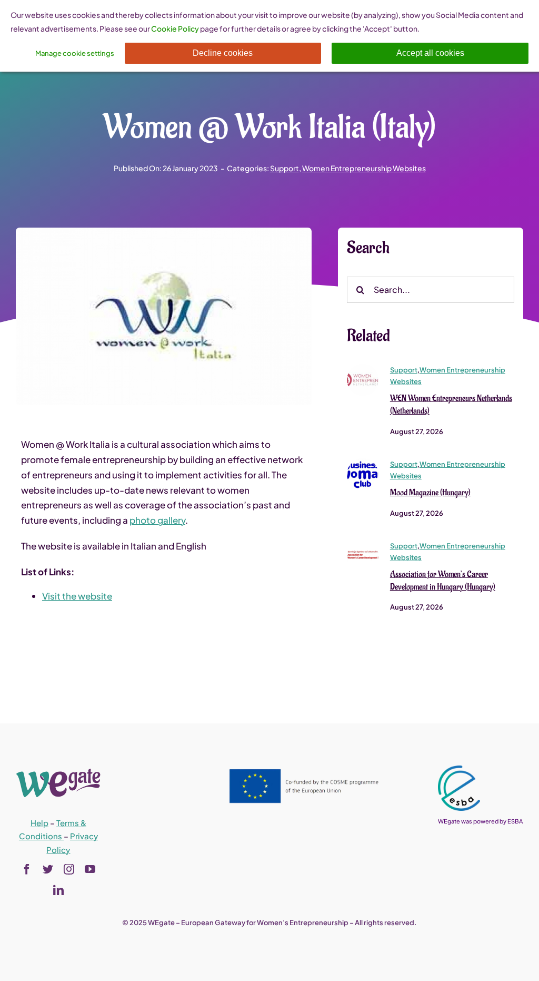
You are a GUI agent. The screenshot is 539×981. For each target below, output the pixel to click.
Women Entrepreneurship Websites (364, 168)
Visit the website (77, 596)
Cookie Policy (175, 28)
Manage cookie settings (74, 53)
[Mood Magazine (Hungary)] (362, 462)
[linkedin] (58, 890)
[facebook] (27, 869)
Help (39, 823)
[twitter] (48, 869)
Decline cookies (223, 52)
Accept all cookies (430, 52)
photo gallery (157, 520)
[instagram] (69, 869)
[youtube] (90, 869)
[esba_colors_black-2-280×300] (459, 770)
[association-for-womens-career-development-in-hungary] (362, 544)
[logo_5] (362, 368)
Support (284, 168)
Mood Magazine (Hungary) (430, 492)
